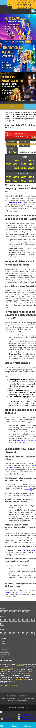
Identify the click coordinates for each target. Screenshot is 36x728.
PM (1, 726)
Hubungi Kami (29, 698)
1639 (16, 167)
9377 (31, 160)
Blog (1, 656)
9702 (31, 164)
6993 (16, 177)
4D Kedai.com (29, 489)
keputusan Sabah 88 (12, 592)
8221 (16, 180)
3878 (31, 167)
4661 (16, 164)
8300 (31, 180)
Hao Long (3, 669)
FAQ (22, 698)
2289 (24, 145)
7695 (16, 160)
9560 (8, 164)
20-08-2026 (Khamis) (26, 2)
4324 (12, 152)
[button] (3, 102)
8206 (8, 177)
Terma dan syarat (23, 696)
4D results (20, 665)
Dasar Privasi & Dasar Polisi (10, 698)
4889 (23, 177)
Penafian (18, 700)
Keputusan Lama (5, 654)
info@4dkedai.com (11, 685)
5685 (23, 167)
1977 (23, 164)
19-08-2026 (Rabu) (25, 5)
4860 (23, 180)
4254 (31, 177)
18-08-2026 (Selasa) (25, 7)
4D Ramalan (4, 649)
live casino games (21, 680)
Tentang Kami (11, 696)
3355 (11, 145)
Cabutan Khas (4, 652)
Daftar (12, 106)
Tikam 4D (25, 700)
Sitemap (11, 700)
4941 (8, 180)
